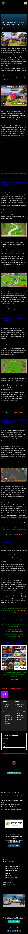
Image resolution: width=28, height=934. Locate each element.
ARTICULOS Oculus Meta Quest (12, 866)
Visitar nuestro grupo (14, 679)
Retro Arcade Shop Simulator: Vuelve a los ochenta (12, 806)
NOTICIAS (5, 859)
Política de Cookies (17, 927)
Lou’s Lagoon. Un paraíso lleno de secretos (11, 804)
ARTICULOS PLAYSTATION (11, 868)
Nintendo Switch (21, 175)
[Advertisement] (14, 155)
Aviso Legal (18, 925)
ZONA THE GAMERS (10, 3)
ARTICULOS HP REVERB (11, 870)
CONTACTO (6, 886)
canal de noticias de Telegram (16, 631)
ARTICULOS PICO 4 (9, 873)
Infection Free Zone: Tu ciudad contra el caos (11, 809)
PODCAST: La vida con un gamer (10, 861)
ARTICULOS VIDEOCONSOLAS (12, 877)
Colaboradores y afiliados (9, 884)
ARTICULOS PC (8, 875)
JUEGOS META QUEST (8, 882)
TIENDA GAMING (7, 864)
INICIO (5, 857)
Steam (13, 177)
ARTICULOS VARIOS (10, 880)
